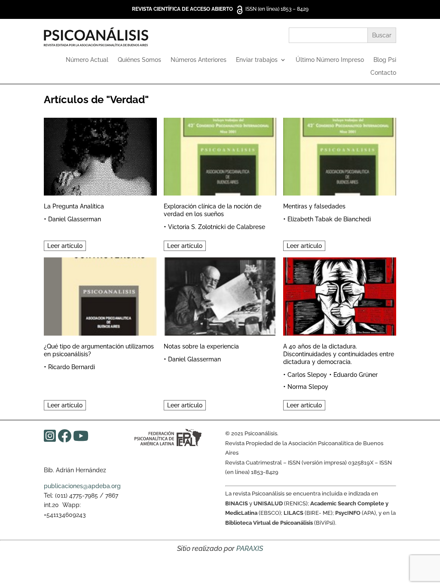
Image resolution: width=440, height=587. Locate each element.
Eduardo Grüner (355, 374)
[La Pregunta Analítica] (100, 155)
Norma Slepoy (307, 386)
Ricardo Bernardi (71, 367)
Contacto (383, 73)
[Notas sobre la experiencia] (220, 295)
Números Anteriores (198, 60)
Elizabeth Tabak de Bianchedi (329, 219)
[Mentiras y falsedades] (339, 155)
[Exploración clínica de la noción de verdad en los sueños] (220, 155)
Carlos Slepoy (307, 374)
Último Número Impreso (330, 60)
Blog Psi (384, 60)
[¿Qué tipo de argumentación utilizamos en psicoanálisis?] (100, 295)
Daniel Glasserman (74, 219)
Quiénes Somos (139, 60)
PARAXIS (249, 548)
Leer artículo (64, 245)
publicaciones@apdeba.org (82, 486)
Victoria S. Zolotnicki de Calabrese (216, 226)
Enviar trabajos (257, 60)
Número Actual (87, 60)
